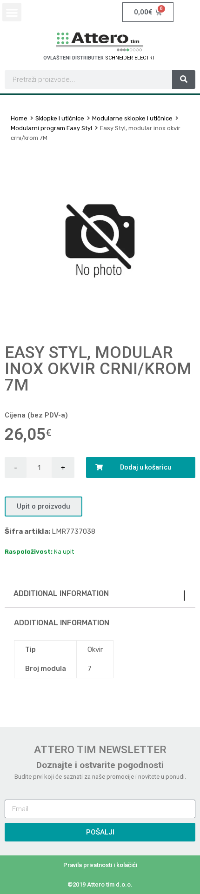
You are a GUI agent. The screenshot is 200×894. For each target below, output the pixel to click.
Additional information (61, 593)
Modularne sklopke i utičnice (132, 118)
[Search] (183, 79)
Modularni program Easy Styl (51, 128)
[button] (11, 12)
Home (19, 118)
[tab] (100, 596)
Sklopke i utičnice (59, 118)
